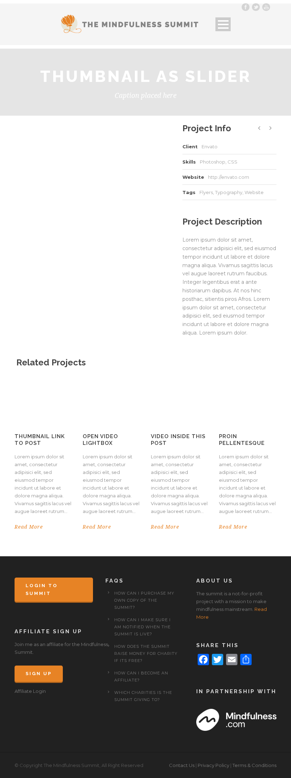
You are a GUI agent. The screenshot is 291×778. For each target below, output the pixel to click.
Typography (228, 192)
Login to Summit (42, 589)
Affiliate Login (30, 691)
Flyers (206, 192)
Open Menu (223, 24)
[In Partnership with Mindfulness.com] (236, 719)
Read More (29, 527)
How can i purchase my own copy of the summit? (144, 600)
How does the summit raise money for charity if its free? (145, 653)
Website (254, 192)
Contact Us (181, 765)
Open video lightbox (100, 440)
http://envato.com (228, 177)
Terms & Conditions (254, 765)
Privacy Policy (213, 765)
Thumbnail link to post (40, 440)
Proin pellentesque (242, 440)
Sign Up (39, 673)
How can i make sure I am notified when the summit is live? (142, 626)
